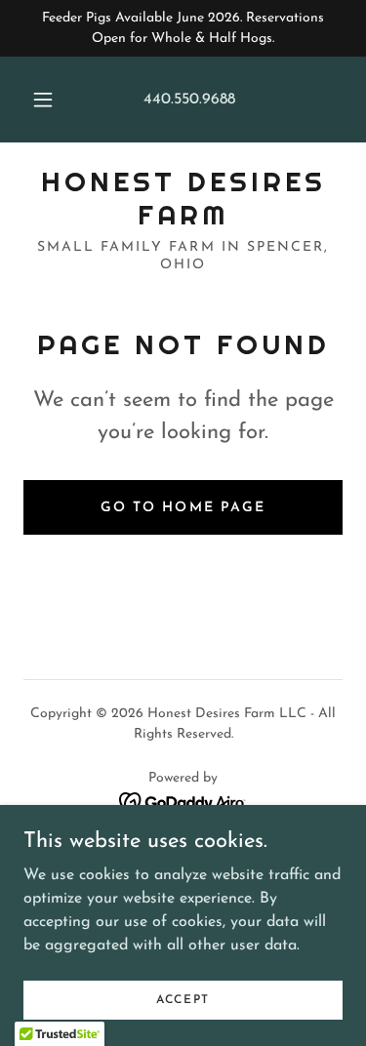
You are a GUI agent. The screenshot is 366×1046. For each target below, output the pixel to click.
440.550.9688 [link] (189, 99)
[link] (183, 198)
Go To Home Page (182, 508)
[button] (42, 99)
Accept (183, 999)
